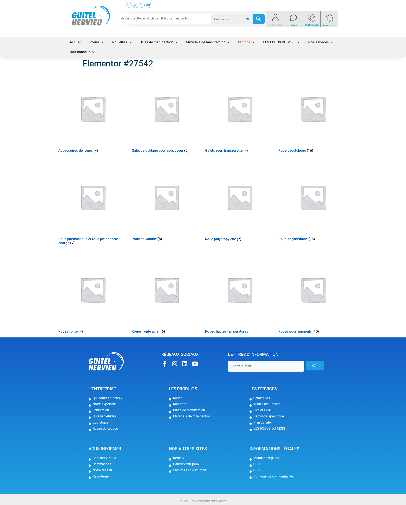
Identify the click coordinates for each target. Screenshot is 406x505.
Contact (293, 25)
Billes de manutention (156, 42)
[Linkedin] (185, 363)
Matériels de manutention (205, 42)
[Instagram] (174, 363)
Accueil (75, 42)
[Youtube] (195, 363)
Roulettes (119, 42)
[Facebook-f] (164, 363)
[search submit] (259, 19)
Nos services (318, 42)
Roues (95, 42)
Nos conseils (80, 52)
